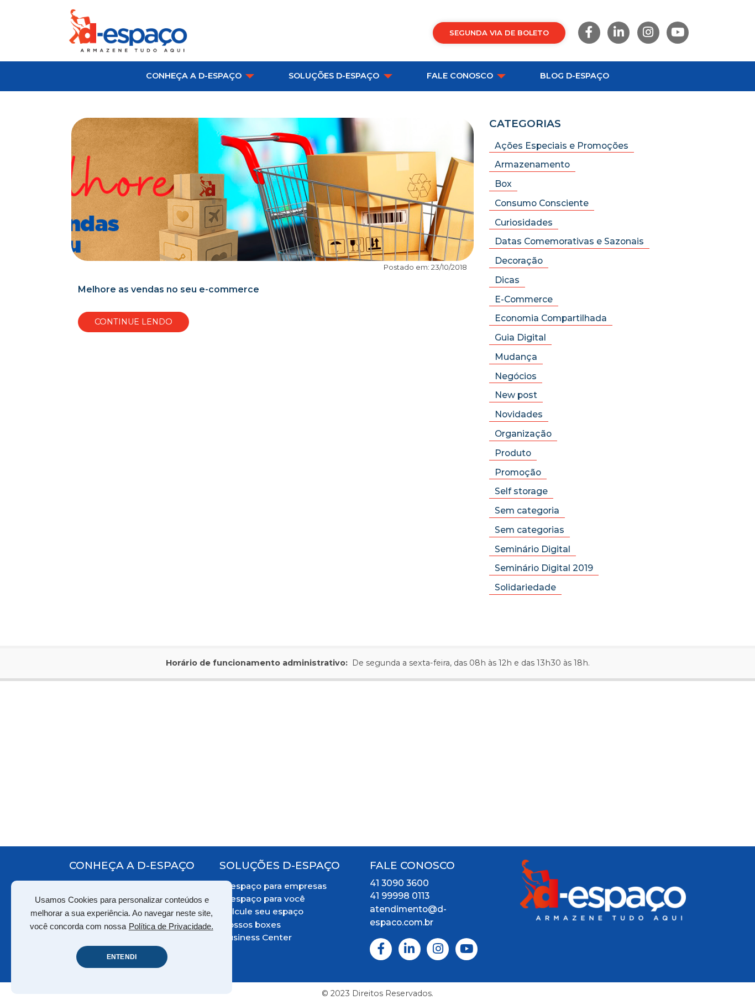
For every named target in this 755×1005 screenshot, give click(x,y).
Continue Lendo (133, 322)
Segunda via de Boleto (499, 32)
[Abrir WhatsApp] (727, 977)
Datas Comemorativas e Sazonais (569, 241)
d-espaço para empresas (274, 886)
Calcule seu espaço (262, 911)
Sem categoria (527, 510)
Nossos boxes (251, 924)
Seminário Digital (532, 549)
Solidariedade (525, 587)
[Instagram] (648, 33)
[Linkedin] (618, 33)
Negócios (516, 376)
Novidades (519, 414)
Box (503, 184)
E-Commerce (524, 299)
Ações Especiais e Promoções (561, 145)
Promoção (518, 472)
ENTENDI (122, 957)
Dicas (507, 280)
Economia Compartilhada (551, 318)
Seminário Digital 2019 (544, 568)
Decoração (519, 260)
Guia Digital (520, 337)
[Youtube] (678, 33)
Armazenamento (532, 164)
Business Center (256, 937)
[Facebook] (589, 33)
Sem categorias (529, 530)
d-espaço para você (263, 898)
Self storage (521, 491)
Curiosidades (524, 222)
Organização (523, 433)
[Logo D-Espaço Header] (128, 31)
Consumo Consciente (542, 203)
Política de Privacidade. (171, 926)
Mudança (516, 357)
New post (516, 395)
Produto (513, 453)
